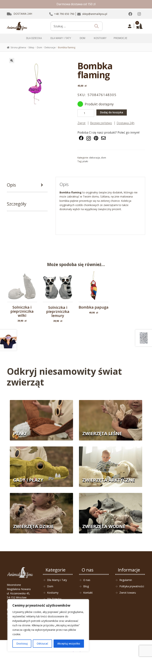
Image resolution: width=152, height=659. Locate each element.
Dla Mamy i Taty (57, 580)
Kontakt (88, 592)
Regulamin (125, 580)
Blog (86, 586)
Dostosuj (22, 643)
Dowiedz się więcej (58, 292)
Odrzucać (42, 643)
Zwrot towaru (127, 592)
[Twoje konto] (129, 26)
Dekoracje (50, 47)
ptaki (85, 161)
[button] (11, 60)
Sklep (31, 47)
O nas (86, 580)
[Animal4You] (17, 26)
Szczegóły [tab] (16, 204)
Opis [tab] (11, 185)
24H (23, 13)
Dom (39, 47)
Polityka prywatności (131, 586)
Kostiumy (52, 592)
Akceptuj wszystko (68, 643)
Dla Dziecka (54, 599)
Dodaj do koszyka (111, 112)
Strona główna (18, 47)
